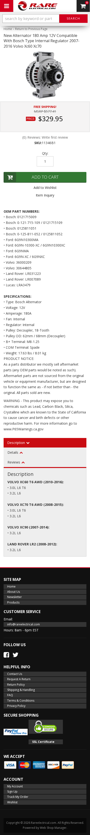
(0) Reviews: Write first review (45, 137)
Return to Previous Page (31, 29)
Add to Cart (45, 177)
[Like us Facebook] (6, 654)
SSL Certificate (43, 742)
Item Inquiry (45, 195)
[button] (45, 18)
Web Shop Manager (53, 828)
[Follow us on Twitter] (15, 654)
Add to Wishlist (45, 187)
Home (8, 29)
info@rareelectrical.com (23, 624)
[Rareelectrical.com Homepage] (37, 6)
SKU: (38, 143)
